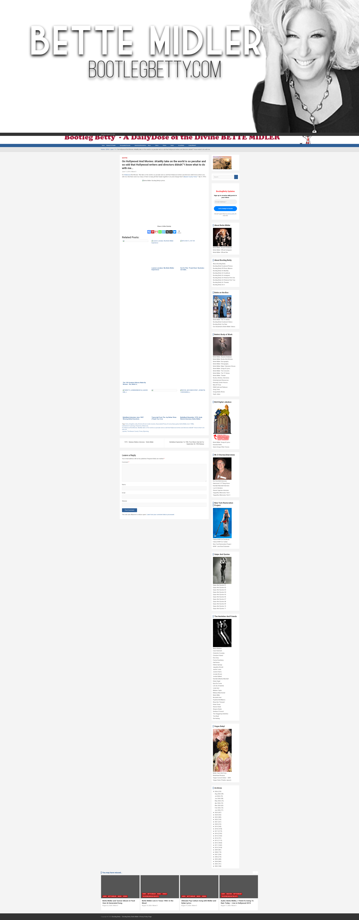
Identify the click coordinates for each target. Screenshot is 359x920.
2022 (216, 819)
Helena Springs (217, 665)
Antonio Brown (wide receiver (147, 424)
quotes (125, 431)
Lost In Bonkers (218, 488)
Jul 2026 (217, 796)
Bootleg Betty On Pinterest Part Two (224, 280)
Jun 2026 (217, 798)
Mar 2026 (218, 805)
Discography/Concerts (125, 145)
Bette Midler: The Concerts (221, 371)
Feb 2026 (217, 808)
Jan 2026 (217, 810)
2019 (216, 826)
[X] (167, 231)
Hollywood (127, 175)
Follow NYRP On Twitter (220, 542)
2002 (216, 866)
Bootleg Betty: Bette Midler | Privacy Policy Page (137, 916)
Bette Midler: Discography (220, 361)
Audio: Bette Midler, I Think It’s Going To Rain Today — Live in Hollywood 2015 (197, 902)
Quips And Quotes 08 (219, 601)
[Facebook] (149, 231)
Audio (105, 894)
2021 (216, 822)
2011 (216, 845)
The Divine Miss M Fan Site (111, 896)
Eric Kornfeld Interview (220, 481)
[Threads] (171, 231)
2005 (216, 859)
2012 (216, 843)
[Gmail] (156, 231)
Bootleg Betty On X (219, 285)
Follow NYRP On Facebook (221, 539)
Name (124, 484)
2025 (216, 812)
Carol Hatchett (217, 651)
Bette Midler (183, 424)
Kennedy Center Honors (220, 382)
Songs (125, 894)
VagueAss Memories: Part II (221, 495)
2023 (216, 817)
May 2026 (218, 801)
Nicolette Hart (217, 697)
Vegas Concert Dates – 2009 (222, 778)
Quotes (124, 158)
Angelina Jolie (133, 424)
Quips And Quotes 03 (219, 590)
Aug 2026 (218, 794)
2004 (216, 861)
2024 (216, 815)
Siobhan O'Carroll (218, 711)
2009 (216, 850)
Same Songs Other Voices (221, 447)
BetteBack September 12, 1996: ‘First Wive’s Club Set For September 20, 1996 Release (186, 443)
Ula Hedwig (216, 718)
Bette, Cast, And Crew (219, 773)
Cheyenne (138, 426)
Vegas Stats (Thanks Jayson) (222, 780)
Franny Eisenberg (218, 660)
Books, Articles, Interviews (221, 378)
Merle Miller (216, 695)
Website (124, 501)
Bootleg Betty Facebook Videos (222, 322)
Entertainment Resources (221, 380)
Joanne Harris (217, 672)
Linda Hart (216, 688)
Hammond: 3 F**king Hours (221, 483)
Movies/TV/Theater (111, 145)
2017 (216, 831)
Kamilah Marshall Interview (221, 486)
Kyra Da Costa (217, 683)
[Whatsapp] (160, 231)
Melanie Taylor (217, 690)
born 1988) (190, 424)
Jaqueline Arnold (218, 667)
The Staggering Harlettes (220, 714)
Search (236, 177)
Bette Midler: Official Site (220, 252)
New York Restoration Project (222, 544)
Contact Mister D (192, 145)
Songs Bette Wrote (219, 392)
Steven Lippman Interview (221, 490)
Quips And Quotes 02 (219, 587)
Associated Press (161, 424)
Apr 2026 (217, 803)
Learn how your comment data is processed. (160, 514)
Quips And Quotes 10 (219, 606)
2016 (216, 833)
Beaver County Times (190, 177)
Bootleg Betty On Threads (221, 282)
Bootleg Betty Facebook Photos (223, 266)
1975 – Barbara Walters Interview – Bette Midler (139, 442)
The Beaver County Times (135, 431)
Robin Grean (216, 704)
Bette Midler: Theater (219, 375)
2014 (216, 838)
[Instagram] (163, 231)
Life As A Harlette (218, 686)
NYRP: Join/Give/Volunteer (221, 546)
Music (149, 145)
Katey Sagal (216, 681)
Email (123, 493)
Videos (156, 145)
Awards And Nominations (140, 145)
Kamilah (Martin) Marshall (220, 679)
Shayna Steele (217, 709)
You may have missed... (112, 872)
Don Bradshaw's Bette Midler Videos (224, 326)
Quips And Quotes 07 (219, 599)
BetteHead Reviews (219, 775)
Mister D (133, 171)
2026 (216, 791)
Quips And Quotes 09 (219, 604)
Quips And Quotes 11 (219, 608)
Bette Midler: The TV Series (221, 319)
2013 (216, 840)
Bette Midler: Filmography (220, 364)
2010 (216, 847)
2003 (216, 864)
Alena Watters (217, 648)
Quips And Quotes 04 (219, 592)
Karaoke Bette (217, 444)
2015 (216, 836)
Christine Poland (218, 655)
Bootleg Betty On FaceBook (221, 273)
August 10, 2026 (225, 905)
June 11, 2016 (126, 171)
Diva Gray (216, 658)
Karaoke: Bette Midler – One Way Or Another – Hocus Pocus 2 (235, 902)
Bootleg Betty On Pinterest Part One (224, 278)
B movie (169, 424)
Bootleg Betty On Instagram (221, 275)
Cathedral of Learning (128, 426)
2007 (216, 854)
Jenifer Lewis (217, 669)
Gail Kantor (216, 662)
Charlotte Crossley (218, 653)
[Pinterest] (152, 231)
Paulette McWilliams (219, 700)
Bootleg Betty (116, 916)
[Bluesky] (174, 231)
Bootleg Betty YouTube (220, 324)
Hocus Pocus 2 (240, 894)
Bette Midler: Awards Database (222, 247)
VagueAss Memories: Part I (221, 493)
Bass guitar (175, 424)
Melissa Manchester (219, 693)
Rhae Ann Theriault (219, 702)
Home (103, 145)
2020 (216, 824)
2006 (216, 857)
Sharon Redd (217, 707)
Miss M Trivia (217, 385)
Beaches (189, 894)
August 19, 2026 (107, 905)
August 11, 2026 (186, 905)
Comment (125, 462)
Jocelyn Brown (217, 674)
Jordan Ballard (217, 676)
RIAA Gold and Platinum (220, 387)
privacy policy (231, 214)
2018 (216, 829)
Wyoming (146, 431)
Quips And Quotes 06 (219, 597)
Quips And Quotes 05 (219, 594)
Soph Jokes (216, 394)
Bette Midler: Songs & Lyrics (221, 368)
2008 (216, 852)
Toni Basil (216, 716)
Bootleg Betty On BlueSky (220, 271)
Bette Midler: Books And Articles (223, 359)
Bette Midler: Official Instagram (222, 250)
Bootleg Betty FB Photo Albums (222, 268)
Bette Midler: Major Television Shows (224, 366)
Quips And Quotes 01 (219, 585)
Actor (127, 424)
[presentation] (254, 872)
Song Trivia (216, 389)
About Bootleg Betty (219, 264)
